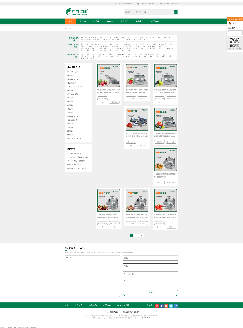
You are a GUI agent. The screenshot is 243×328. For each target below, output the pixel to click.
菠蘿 (118, 39)
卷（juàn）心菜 (119, 54)
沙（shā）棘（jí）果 (129, 39)
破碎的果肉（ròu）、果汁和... (77, 168)
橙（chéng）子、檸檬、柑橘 (97, 37)
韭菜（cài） (102, 54)
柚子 (94, 50)
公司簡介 (78, 305)
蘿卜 (118, 56)
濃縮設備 (70, 127)
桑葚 (128, 48)
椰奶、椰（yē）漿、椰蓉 (117, 37)
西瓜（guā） (105, 46)
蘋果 (82, 44)
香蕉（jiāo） (151, 46)
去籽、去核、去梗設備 (75, 86)
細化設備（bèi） (73, 116)
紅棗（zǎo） (116, 46)
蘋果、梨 (83, 37)
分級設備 (70, 101)
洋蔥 (156, 56)
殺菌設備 (70, 131)
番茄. (129, 37)
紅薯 (112, 56)
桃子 (148, 44)
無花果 (135, 48)
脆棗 (166, 46)
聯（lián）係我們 (75, 27)
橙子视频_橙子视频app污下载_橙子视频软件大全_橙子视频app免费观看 (18, 327)
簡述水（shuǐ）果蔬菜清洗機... (77, 157)
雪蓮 (141, 48)
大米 (94, 54)
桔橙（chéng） (95, 44)
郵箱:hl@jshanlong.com (125, 3)
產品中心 (139, 21)
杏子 (111, 48)
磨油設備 (70, 109)
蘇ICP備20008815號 (144, 318)
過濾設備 (70, 112)
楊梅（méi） (120, 48)
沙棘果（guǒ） (102, 48)
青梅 (82, 50)
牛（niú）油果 (169, 48)
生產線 (110, 21)
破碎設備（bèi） (73, 79)
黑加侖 (90, 46)
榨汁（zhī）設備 (73, 72)
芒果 (135, 37)
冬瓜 (82, 54)
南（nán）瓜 (136, 56)
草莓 (154, 44)
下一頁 (140, 235)
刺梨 (139, 39)
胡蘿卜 (100, 56)
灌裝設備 (70, 135)
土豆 (140, 54)
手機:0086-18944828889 (147, 3)
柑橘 (105, 44)
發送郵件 (114, 102)
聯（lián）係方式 (124, 305)
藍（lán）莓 (162, 44)
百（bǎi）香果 (127, 46)
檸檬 (135, 44)
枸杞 (160, 48)
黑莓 (171, 44)
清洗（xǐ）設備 (72, 94)
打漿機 (96, 21)
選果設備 (70, 98)
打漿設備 (70, 75)
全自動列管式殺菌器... (74, 153)
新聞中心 (155, 21)
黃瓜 (145, 56)
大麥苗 (163, 56)
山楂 (143, 46)
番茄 (92, 58)
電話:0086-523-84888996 (170, 3)
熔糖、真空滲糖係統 (74, 138)
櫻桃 (123, 50)
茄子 (128, 54)
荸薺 (158, 54)
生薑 (106, 56)
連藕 (134, 54)
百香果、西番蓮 (85, 39)
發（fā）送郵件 (171, 142)
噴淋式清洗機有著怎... (74, 164)
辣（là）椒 (126, 56)
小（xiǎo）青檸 (126, 44)
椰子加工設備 (72, 83)
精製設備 (70, 123)
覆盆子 (83, 46)
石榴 (129, 50)
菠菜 (170, 56)
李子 (117, 50)
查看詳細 (131, 98)
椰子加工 (124, 21)
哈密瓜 (137, 46)
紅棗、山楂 (167, 37)
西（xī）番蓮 (102, 50)
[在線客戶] (224, 19)
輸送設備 (70, 90)
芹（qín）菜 (84, 58)
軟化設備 (70, 105)
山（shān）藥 (149, 54)
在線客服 (234, 23)
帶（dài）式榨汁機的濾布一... (77, 161)
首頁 (70, 21)
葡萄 (141, 37)
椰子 (117, 44)
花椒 (110, 54)
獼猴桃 (142, 44)
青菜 (164, 54)
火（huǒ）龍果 (150, 48)
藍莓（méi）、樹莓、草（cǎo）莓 (103, 39)
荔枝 (111, 50)
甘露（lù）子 (84, 56)
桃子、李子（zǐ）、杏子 (153, 37)
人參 (93, 56)
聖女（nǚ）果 (85, 48)
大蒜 (151, 56)
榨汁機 (83, 21)
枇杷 (145, 39)
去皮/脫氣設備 (72, 120)
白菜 (88, 54)
